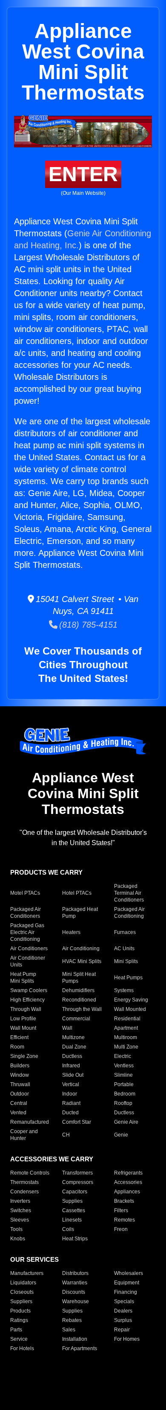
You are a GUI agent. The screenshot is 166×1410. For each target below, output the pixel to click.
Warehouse (75, 1301)
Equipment (126, 1283)
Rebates (72, 1320)
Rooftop (123, 1103)
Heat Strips (75, 1239)
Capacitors (74, 1192)
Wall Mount (23, 1028)
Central (18, 1103)
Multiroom (125, 1037)
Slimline (123, 1075)
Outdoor (19, 1094)
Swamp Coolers (28, 990)
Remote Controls (29, 1173)
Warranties (74, 1283)
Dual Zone (74, 1047)
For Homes (127, 1339)
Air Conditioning (81, 949)
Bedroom (124, 1094)
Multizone (73, 1037)
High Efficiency (27, 1000)
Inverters (20, 1201)
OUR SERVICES (34, 1259)
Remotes (124, 1220)
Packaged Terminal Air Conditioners (129, 893)
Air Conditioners (29, 949)
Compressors (77, 1182)
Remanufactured (29, 1122)
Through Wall (25, 1009)
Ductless (72, 1056)
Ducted (70, 1113)
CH (66, 1135)
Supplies (72, 1201)
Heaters (71, 932)
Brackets (124, 1201)
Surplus (123, 1320)
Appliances (127, 1192)
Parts (16, 1330)
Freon (121, 1229)
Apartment (126, 1028)
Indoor (69, 1094)
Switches (20, 1210)
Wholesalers (128, 1273)
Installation (74, 1339)
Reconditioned (79, 1000)
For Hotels (22, 1348)
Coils (68, 1229)
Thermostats (24, 1182)
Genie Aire (126, 1122)
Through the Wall (82, 1009)
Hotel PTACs (77, 893)
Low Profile (23, 1019)
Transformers (77, 1173)
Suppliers (21, 1301)
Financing (125, 1292)
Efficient (19, 1037)
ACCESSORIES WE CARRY (51, 1159)
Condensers (24, 1192)
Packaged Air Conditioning (129, 912)
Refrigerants (128, 1173)
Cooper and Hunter (24, 1134)
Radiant (71, 1103)
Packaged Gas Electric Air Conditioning (27, 932)
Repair (122, 1330)
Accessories (128, 1182)
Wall (67, 1028)
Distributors (75, 1273)
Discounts (73, 1292)
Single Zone (24, 1056)
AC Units (124, 949)
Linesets (72, 1220)
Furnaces (125, 932)
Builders (19, 1066)
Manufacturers (26, 1273)
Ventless (124, 1066)
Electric (122, 1056)
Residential (127, 1019)
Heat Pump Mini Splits (23, 977)
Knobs (17, 1239)
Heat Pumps (128, 978)
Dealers (123, 1311)
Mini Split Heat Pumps (79, 977)
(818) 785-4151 (87, 624)
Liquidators (23, 1283)
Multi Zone (126, 1047)
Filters (121, 1210)
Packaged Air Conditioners (25, 912)
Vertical (70, 1084)
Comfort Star (76, 1122)
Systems (124, 990)
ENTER (83, 174)
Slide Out (72, 1075)
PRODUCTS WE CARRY (46, 872)
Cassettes (73, 1210)
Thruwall (20, 1084)
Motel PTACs (25, 893)
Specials (124, 1301)
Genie (121, 1135)
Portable (124, 1084)
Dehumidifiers (78, 990)
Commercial (76, 1019)
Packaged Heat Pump (80, 912)
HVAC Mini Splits (81, 961)
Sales (68, 1330)
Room (17, 1047)
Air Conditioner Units (27, 961)
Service (19, 1339)
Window (19, 1075)
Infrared (71, 1066)
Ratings (19, 1320)
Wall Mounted (130, 1009)
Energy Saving (131, 1000)
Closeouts (22, 1292)
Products (20, 1311)
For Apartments (79, 1348)
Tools (16, 1229)
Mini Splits (126, 961)
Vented (18, 1113)
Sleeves (19, 1220)
